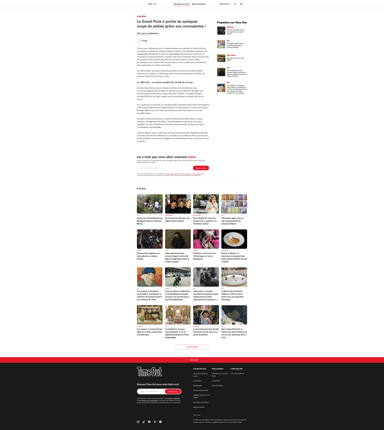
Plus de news (192, 347)
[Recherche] (235, 4)
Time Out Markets (199, 4)
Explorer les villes (181, 4)
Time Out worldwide (237, 374)
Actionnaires (197, 381)
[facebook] (149, 422)
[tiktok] (143, 422)
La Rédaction (152, 33)
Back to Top (194, 360)
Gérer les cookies (198, 407)
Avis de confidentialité (200, 390)
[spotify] (160, 422)
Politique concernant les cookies (201, 397)
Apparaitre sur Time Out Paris (220, 375)
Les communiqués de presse (200, 375)
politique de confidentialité (193, 174)
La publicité (216, 381)
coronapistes (142, 54)
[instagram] (138, 422)
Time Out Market (217, 386)
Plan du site (196, 415)
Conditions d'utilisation (201, 402)
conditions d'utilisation (173, 174)
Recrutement (197, 386)
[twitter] (155, 422)
